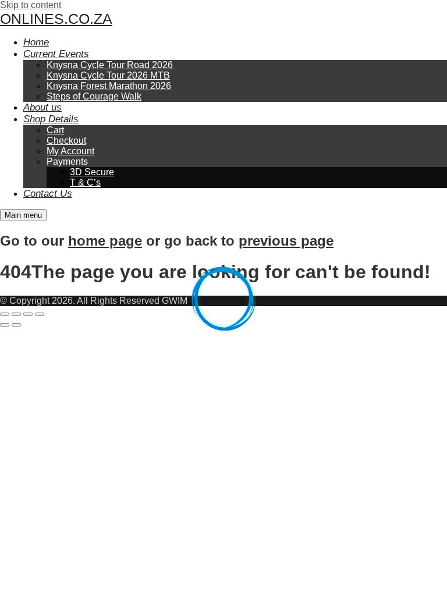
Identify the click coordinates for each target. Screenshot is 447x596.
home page (105, 241)
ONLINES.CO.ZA (56, 18)
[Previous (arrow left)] (4, 325)
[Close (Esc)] (39, 314)
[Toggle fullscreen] (16, 314)
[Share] (28, 314)
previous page (286, 241)
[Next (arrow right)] (16, 325)
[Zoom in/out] (4, 314)
